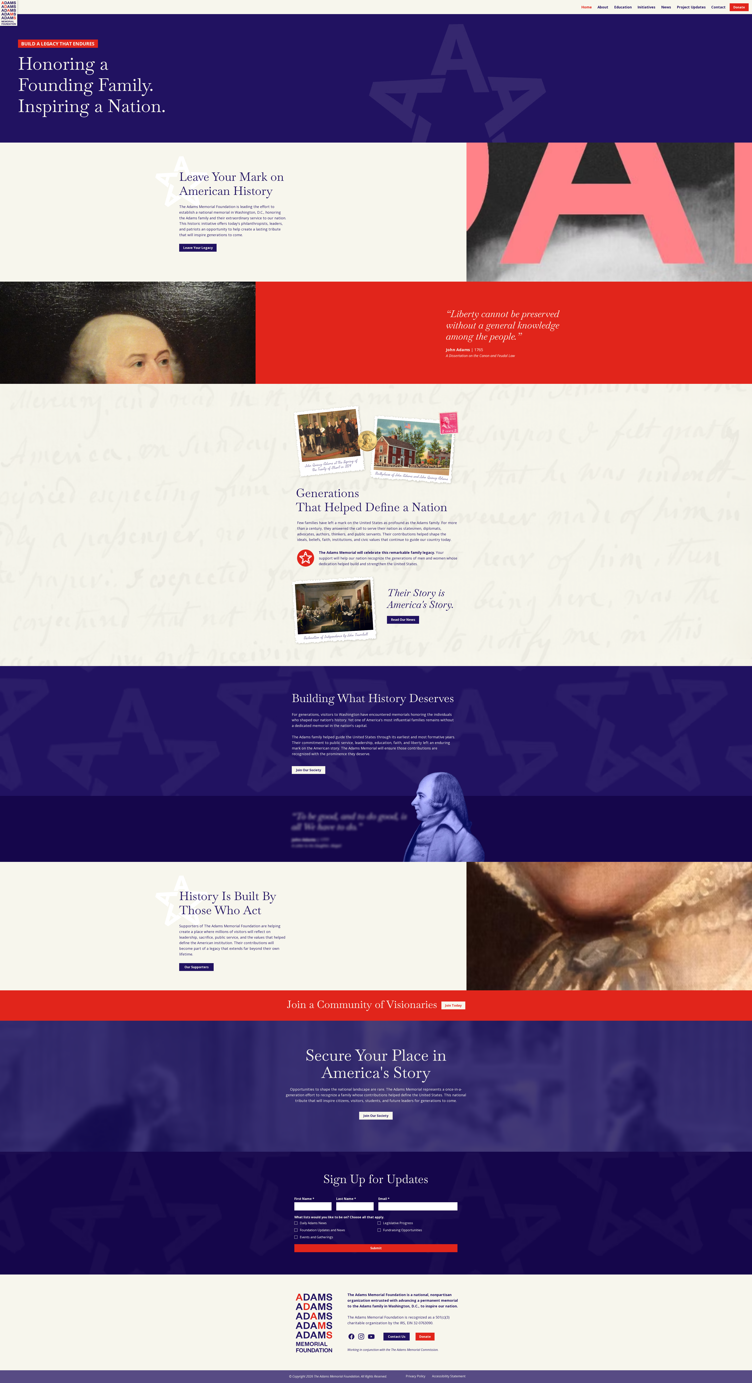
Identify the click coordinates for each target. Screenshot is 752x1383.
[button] (603, 7)
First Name (304, 1199)
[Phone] (351, 1337)
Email (384, 1199)
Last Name (346, 1199)
